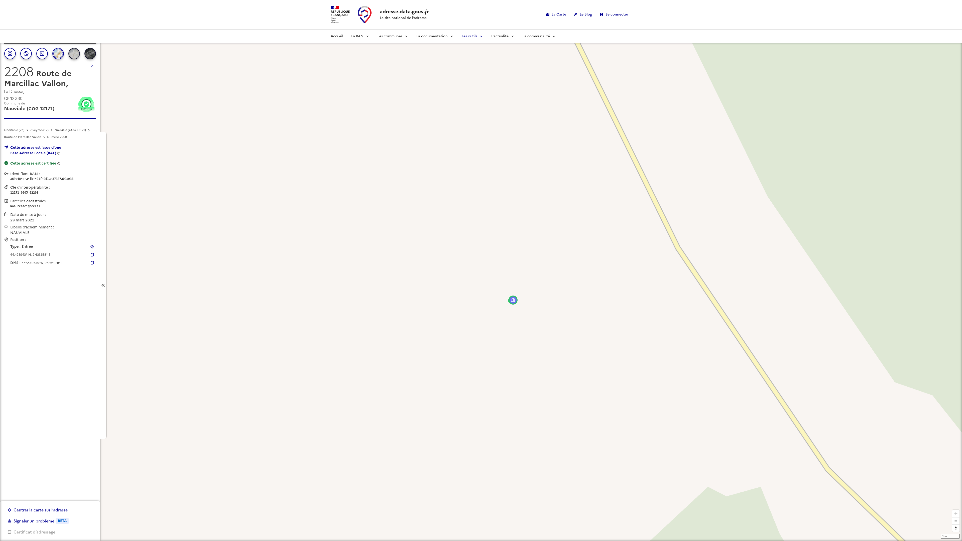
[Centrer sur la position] (92, 247)
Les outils (469, 36)
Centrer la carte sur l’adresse (41, 510)
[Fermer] (92, 66)
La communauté (536, 36)
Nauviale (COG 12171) (70, 130)
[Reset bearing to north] (955, 528)
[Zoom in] (955, 513)
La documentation (432, 36)
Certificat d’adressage (34, 532)
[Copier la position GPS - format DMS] (92, 263)
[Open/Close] (103, 285)
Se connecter (617, 14)
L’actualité (500, 36)
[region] (481, 285)
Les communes (390, 36)
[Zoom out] (955, 520)
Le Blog (586, 14)
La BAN (357, 36)
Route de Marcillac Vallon (22, 137)
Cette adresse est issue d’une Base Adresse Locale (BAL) (35, 150)
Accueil (337, 36)
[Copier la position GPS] (92, 255)
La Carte (559, 14)
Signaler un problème (40, 521)
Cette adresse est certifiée (33, 163)
